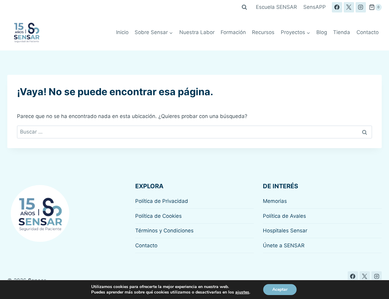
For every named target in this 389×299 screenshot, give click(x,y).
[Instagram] (361, 7)
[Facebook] (337, 7)
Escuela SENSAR (276, 7)
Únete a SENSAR (284, 245)
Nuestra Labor (197, 32)
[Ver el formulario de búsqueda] (244, 7)
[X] (349, 7)
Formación (233, 32)
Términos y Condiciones (164, 231)
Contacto (367, 32)
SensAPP (314, 7)
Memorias (275, 201)
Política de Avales (284, 216)
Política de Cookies (158, 216)
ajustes (242, 292)
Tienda (341, 32)
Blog (321, 32)
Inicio (122, 32)
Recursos (263, 32)
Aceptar (279, 289)
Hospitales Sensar (285, 231)
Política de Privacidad (161, 201)
